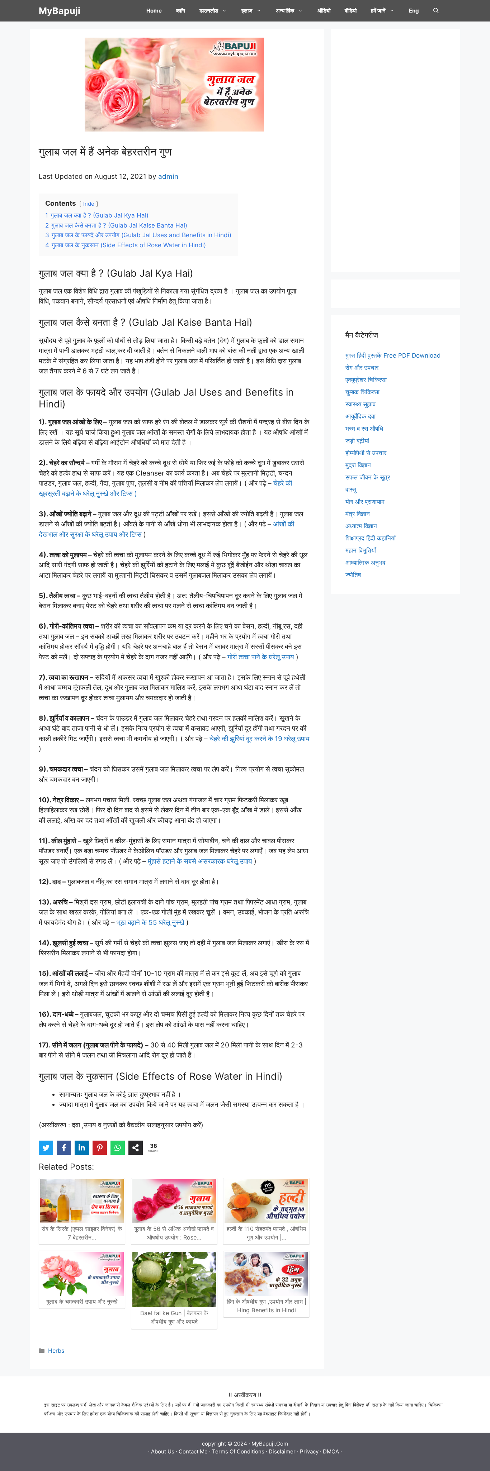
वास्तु (350, 489)
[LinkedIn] (82, 1148)
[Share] (135, 1148)
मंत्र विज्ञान (357, 513)
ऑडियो (323, 10)
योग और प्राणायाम (365, 501)
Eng (414, 10)
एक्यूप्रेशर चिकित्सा (366, 379)
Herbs (56, 1350)
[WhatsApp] (117, 1148)
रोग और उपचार (361, 367)
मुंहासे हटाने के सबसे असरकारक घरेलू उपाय (201, 861)
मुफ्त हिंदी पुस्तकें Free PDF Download (393, 355)
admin (168, 176)
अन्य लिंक (285, 10)
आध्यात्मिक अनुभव (365, 562)
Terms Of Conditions (238, 1451)
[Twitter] (46, 1148)
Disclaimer (282, 1451)
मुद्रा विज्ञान (358, 465)
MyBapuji (59, 10)
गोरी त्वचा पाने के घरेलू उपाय (260, 657)
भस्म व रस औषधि (364, 428)
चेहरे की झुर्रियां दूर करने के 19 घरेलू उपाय (259, 739)
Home (154, 10)
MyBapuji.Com (269, 1443)
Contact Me (193, 1451)
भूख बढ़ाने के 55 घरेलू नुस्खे (150, 922)
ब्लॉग (180, 10)
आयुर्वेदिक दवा (360, 416)
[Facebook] (64, 1148)
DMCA (331, 1451)
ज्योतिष (353, 574)
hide (88, 203)
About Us (162, 1451)
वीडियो (351, 10)
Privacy (309, 1451)
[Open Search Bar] (436, 11)
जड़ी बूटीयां (357, 440)
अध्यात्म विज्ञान (361, 526)
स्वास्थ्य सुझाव (360, 404)
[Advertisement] (395, 150)
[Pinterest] (100, 1148)
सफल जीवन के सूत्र (367, 477)
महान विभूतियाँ (360, 550)
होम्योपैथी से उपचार (365, 453)
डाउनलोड (208, 10)
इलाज (247, 10)
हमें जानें (378, 10)
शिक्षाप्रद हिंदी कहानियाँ (370, 538)
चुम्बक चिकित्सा (362, 392)
